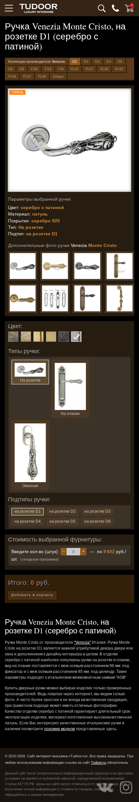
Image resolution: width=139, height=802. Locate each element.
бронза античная (13, 336)
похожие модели (59, 729)
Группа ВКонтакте (105, 787)
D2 (86, 61)
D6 (10, 69)
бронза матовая (26, 336)
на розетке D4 (28, 521)
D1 (74, 61)
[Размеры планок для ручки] (55, 298)
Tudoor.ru (98, 762)
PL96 (12, 76)
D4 (108, 61)
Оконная (30, 486)
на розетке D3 (97, 511)
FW (61, 69)
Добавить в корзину (32, 595)
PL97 (27, 76)
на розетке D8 (97, 521)
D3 (97, 61)
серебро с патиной (76, 336)
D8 (21, 69)
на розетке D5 (62, 521)
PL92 (119, 69)
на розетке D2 (62, 511)
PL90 (104, 69)
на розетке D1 (28, 511)
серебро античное (64, 336)
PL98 (42, 76)
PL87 (89, 69)
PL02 (74, 69)
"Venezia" (82, 642)
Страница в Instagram (126, 787)
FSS (48, 69)
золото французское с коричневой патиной (38, 336)
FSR (34, 69)
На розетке (30, 380)
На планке (70, 413)
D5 (120, 61)
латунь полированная (51, 336)
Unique (58, 76)
